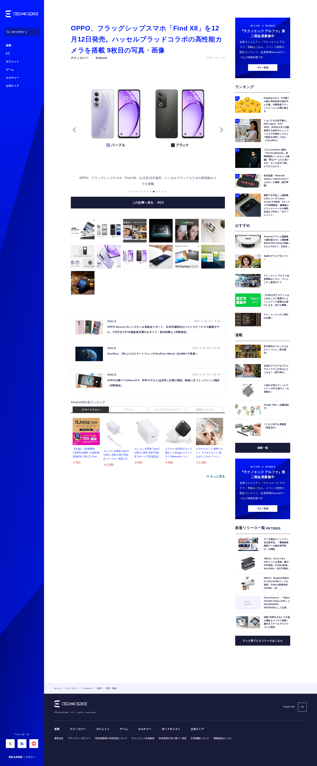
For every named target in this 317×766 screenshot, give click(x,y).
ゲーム (10, 69)
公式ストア (12, 85)
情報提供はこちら (223, 738)
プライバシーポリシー (79, 738)
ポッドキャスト (171, 729)
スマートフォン (91, 409)
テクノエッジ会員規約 (143, 738)
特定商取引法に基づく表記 (172, 738)
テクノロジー (78, 729)
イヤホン (129, 409)
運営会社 (58, 738)
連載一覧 (262, 447)
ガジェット (12, 61)
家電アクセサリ (205, 409)
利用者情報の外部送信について (111, 738)
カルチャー (12, 77)
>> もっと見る (215, 476)
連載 (8, 45)
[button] (74, 130)
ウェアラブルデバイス (167, 409)
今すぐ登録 (262, 67)
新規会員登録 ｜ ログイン (22, 757)
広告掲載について (200, 738)
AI (8, 53)
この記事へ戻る (148, 202)
